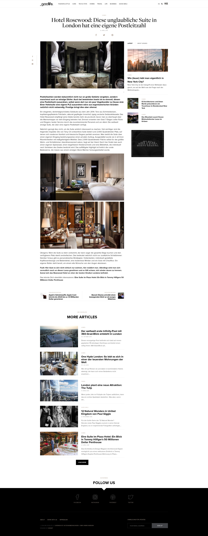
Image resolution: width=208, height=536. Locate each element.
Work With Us (52, 520)
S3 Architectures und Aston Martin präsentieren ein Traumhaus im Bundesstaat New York (154, 105)
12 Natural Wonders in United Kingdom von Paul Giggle (98, 413)
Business (113, 4)
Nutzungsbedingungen (71, 525)
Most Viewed (142, 43)
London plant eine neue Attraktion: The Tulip (101, 387)
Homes (92, 4)
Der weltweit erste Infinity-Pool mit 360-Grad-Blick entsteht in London (101, 333)
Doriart (50, 528)
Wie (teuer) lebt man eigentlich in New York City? (146, 80)
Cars (74, 4)
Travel (99, 4)
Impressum (64, 520)
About (42, 520)
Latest (130, 43)
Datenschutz (59, 525)
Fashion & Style (64, 4)
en (159, 4)
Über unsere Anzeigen (87, 525)
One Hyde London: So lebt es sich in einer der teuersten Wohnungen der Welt (102, 359)
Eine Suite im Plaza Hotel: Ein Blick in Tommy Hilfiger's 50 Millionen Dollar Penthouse (101, 439)
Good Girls (123, 4)
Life (106, 4)
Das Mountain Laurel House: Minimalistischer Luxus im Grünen (153, 119)
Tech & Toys (83, 4)
